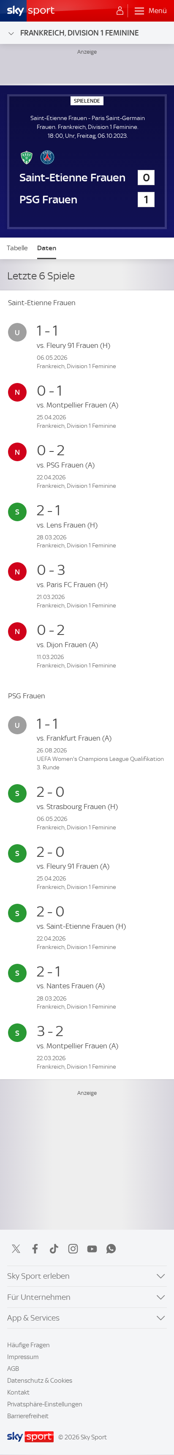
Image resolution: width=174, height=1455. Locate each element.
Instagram (73, 1248)
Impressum (23, 1357)
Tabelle (17, 248)
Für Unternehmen (39, 1297)
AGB (13, 1369)
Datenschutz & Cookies (39, 1380)
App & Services (33, 1318)
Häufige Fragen (28, 1345)
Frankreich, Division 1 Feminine (79, 32)
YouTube (92, 1248)
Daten (46, 248)
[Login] (120, 11)
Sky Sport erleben (38, 1276)
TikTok (54, 1248)
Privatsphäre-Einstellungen (44, 1404)
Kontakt (18, 1392)
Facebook (35, 1248)
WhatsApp (111, 1248)
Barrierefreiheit (28, 1416)
